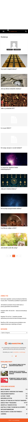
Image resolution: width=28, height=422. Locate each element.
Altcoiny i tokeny (5, 396)
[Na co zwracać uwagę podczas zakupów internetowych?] (4, 366)
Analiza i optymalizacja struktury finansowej (14, 400)
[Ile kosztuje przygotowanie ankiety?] (14, 200)
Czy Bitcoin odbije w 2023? (9, 228)
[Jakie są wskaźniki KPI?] (14, 100)
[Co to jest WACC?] (14, 119)
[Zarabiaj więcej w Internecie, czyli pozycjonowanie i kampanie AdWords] (4, 373)
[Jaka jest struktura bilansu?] (14, 180)
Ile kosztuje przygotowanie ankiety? (11, 208)
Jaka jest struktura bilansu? (9, 189)
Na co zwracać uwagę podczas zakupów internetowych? (17, 365)
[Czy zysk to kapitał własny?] (14, 60)
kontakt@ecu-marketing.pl (19, 352)
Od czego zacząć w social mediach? (11, 148)
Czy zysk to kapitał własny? (9, 69)
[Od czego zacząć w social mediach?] (14, 139)
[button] (26, 31)
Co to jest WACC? (6, 128)
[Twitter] (16, 356)
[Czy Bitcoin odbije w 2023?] (14, 219)
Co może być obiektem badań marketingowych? (9, 168)
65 (10, 256)
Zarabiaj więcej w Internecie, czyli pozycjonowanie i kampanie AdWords (18, 372)
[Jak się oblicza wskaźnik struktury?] (14, 80)
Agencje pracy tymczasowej (8, 402)
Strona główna (4, 34)
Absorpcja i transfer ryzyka (9, 405)
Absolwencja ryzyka (6, 398)
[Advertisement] (14, 15)
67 (17, 256)
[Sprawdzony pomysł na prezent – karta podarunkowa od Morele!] (4, 380)
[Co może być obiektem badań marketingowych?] (14, 159)
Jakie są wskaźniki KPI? (8, 108)
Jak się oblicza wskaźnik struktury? (11, 89)
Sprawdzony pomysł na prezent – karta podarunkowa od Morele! (18, 379)
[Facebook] (12, 356)
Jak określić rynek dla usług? (9, 248)
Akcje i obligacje (5, 389)
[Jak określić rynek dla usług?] (14, 239)
